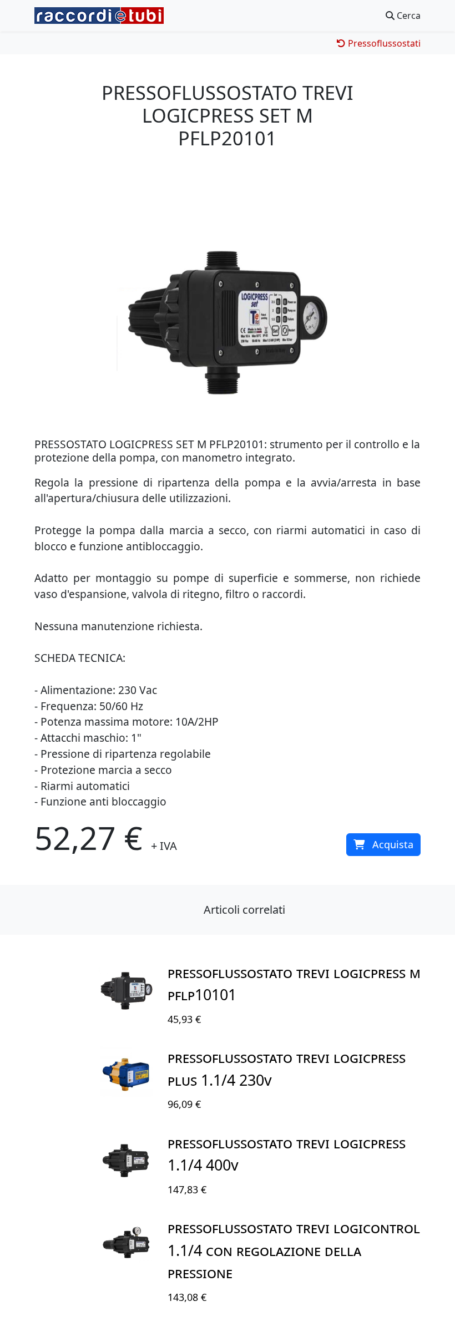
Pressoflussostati (383, 43)
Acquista (392, 844)
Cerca (408, 15)
